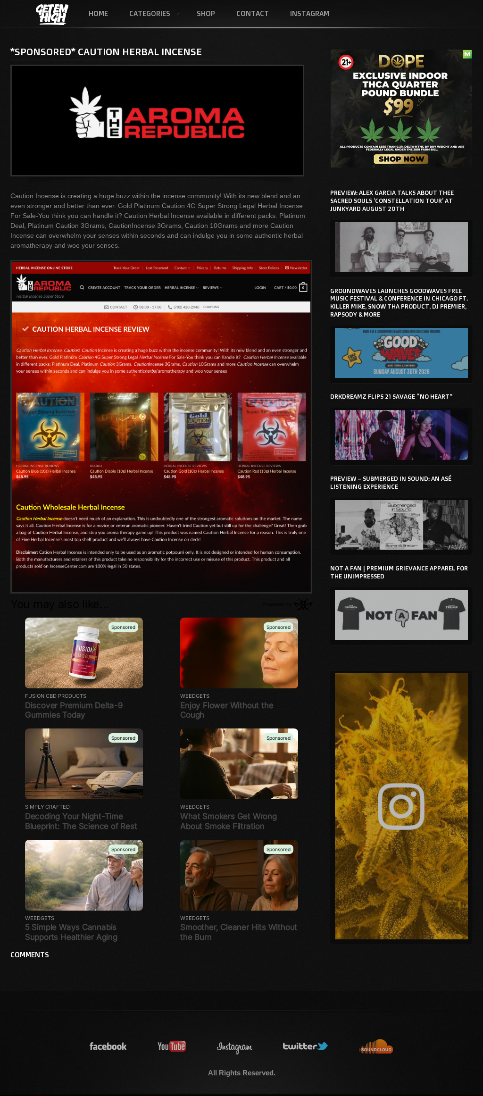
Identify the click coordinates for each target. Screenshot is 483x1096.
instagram (235, 1046)
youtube (172, 1046)
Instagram (309, 13)
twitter (306, 1046)
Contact (252, 13)
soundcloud (376, 1046)
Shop (206, 13)
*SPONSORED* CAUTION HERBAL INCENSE (106, 51)
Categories (144, 14)
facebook (108, 1046)
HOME (98, 13)
